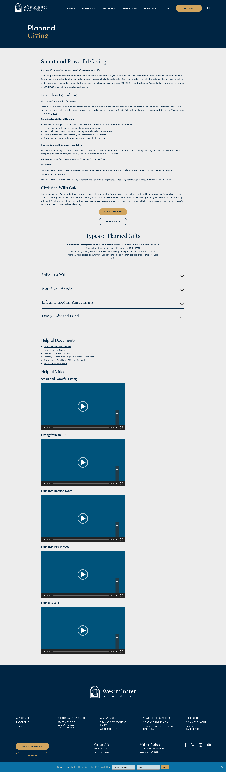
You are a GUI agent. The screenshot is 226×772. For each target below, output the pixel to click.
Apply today (189, 8)
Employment (23, 718)
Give (166, 8)
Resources (150, 8)
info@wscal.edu (101, 751)
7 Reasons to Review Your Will (57, 346)
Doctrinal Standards (72, 718)
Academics (88, 8)
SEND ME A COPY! (162, 179)
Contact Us (22, 726)
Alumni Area (108, 718)
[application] (83, 406)
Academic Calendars (192, 727)
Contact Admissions (156, 722)
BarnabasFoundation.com (76, 86)
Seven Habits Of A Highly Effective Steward (64, 360)
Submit (165, 767)
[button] (83, 406)
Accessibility (109, 728)
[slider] (81, 427)
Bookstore (193, 718)
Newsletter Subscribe (157, 718)
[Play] (44, 427)
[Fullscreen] (121, 427)
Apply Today (32, 756)
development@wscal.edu (149, 82)
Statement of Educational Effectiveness (66, 725)
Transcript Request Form (113, 723)
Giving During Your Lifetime (57, 353)
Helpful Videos (113, 221)
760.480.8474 (100, 748)
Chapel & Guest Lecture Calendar (158, 727)
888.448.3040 (50, 86)
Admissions (129, 8)
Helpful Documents (113, 212)
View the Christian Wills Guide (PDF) (64, 204)
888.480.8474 (127, 82)
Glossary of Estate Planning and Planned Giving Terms (69, 356)
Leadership (22, 722)
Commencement (196, 722)
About (71, 8)
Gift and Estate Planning (55, 363)
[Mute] (117, 427)
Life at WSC (109, 8)
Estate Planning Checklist (56, 349)
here (55, 113)
